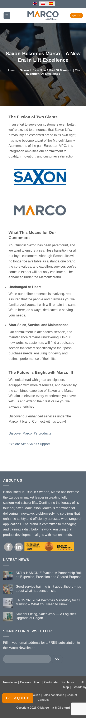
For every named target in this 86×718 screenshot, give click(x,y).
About (37, 682)
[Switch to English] (35, 3)
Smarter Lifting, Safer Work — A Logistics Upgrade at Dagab (46, 616)
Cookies (34, 695)
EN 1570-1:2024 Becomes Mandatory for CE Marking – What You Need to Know (49, 602)
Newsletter (10, 682)
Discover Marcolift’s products (30, 433)
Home (11, 70)
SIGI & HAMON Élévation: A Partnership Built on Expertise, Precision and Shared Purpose (49, 575)
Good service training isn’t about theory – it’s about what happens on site (48, 588)
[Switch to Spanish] (51, 3)
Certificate (51, 682)
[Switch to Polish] (43, 3)
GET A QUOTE (17, 698)
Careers (25, 682)
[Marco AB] (43, 15)
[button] (7, 15)
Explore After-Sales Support (29, 444)
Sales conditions (53, 695)
